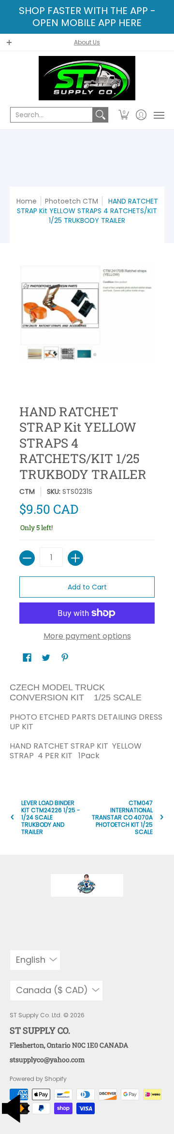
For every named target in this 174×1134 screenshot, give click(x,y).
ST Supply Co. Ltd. (36, 1015)
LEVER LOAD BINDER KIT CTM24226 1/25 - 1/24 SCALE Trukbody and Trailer (50, 817)
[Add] (75, 558)
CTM (27, 491)
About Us (87, 42)
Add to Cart (87, 587)
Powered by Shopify (38, 1079)
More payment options (87, 636)
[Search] (100, 115)
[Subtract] (27, 558)
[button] (124, 114)
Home (26, 201)
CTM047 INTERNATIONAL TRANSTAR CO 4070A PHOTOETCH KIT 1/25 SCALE (122, 817)
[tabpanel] (87, 719)
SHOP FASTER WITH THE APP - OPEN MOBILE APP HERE (87, 16)
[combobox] (51, 115)
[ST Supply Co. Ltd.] (87, 78)
